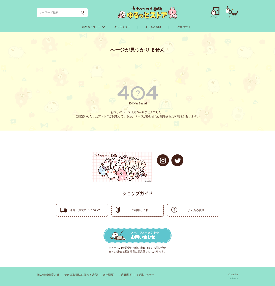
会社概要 (108, 274)
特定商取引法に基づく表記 (81, 274)
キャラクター (122, 27)
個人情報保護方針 (48, 274)
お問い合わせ (145, 274)
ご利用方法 (183, 27)
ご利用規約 (125, 274)
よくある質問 (153, 27)
